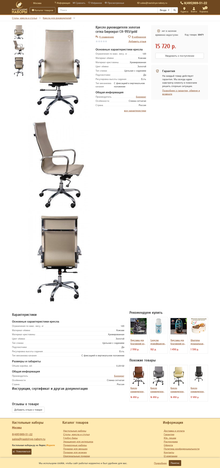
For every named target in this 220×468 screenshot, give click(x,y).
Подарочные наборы (75, 445)
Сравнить (80, 2)
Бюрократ (141, 96)
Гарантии (169, 434)
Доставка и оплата (174, 430)
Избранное (96, 2)
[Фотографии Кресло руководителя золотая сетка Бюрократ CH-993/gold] (59, 71)
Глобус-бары (70, 438)
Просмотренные (115, 2)
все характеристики (135, 110)
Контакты (169, 452)
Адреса (184, 11)
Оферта (168, 445)
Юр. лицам (170, 438)
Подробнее (160, 463)
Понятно (175, 463)
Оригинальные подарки (76, 456)
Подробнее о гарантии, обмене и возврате (181, 92)
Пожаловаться (23, 451)
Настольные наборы (74, 430)
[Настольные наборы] (19, 7)
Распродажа (171, 441)
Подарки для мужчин (75, 452)
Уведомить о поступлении (179, 55)
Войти (194, 11)
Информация (63, 2)
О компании (170, 456)
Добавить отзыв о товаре (28, 409)
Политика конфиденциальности (182, 448)
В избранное (139, 36)
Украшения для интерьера (78, 441)
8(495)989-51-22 (195, 3)
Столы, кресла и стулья (76, 434)
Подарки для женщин (75, 448)
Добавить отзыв (137, 41)
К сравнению (106, 36)
